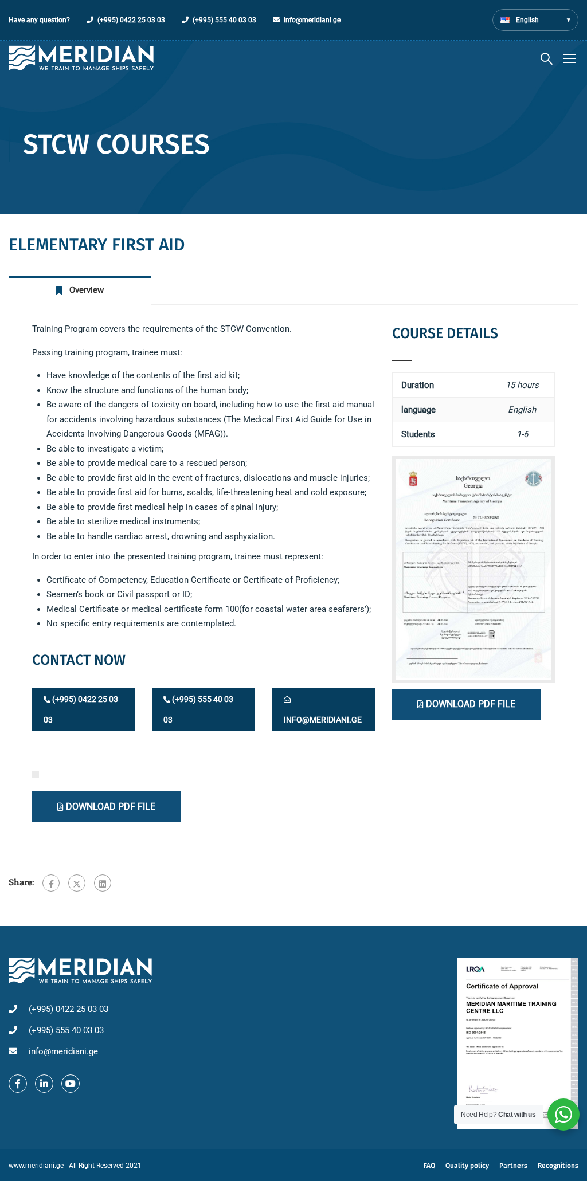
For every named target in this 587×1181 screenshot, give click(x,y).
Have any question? (39, 20)
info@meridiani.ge (312, 20)
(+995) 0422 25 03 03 (131, 20)
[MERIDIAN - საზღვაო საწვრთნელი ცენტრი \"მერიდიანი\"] (81, 58)
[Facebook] (51, 883)
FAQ (429, 1166)
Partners (513, 1166)
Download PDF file (469, 704)
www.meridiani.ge (36, 1166)
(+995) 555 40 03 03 (224, 20)
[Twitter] (76, 883)
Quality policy (467, 1166)
